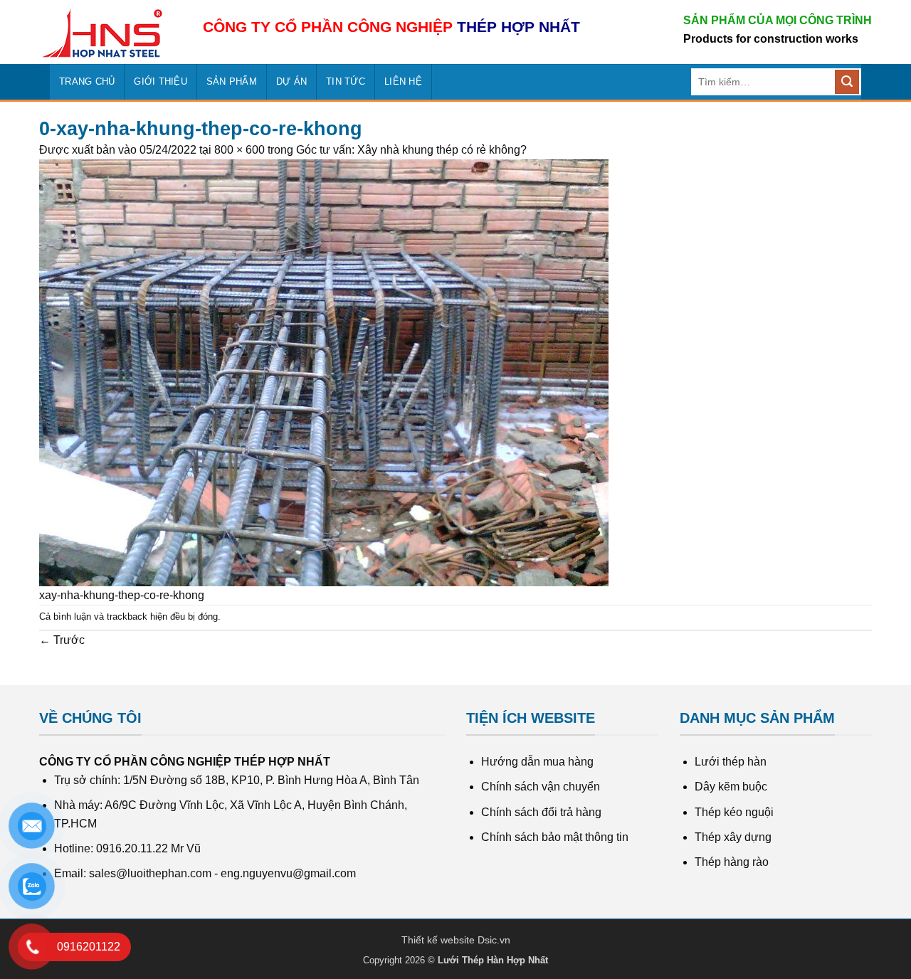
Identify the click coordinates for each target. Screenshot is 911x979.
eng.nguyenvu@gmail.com (288, 873)
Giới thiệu (160, 81)
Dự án (291, 81)
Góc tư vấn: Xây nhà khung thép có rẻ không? (411, 150)
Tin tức (345, 81)
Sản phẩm (231, 81)
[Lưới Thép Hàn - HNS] (110, 32)
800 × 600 (239, 150)
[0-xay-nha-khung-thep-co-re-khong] (324, 372)
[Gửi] (847, 82)
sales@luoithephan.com (150, 873)
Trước (62, 640)
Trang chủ (87, 81)
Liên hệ (403, 81)
